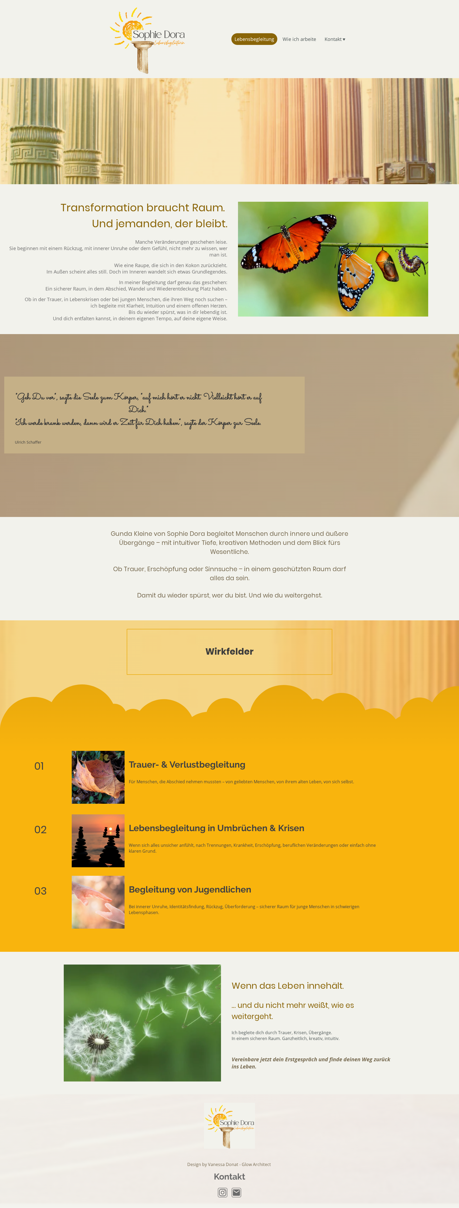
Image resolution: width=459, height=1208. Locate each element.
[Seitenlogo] (147, 39)
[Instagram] (222, 1192)
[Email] (236, 1192)
